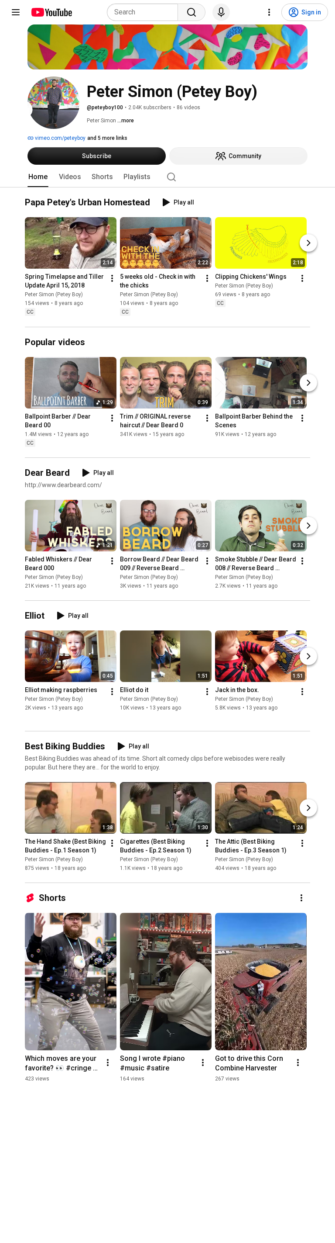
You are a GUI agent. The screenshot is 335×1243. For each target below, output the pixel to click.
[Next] (308, 243)
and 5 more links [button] (107, 138)
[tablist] (167, 176)
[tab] (37, 176)
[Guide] (15, 12)
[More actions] (112, 278)
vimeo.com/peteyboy (59, 138)
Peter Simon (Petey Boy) (54, 295)
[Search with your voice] (221, 12)
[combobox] (145, 12)
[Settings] (269, 12)
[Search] (191, 12)
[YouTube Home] (51, 12)
